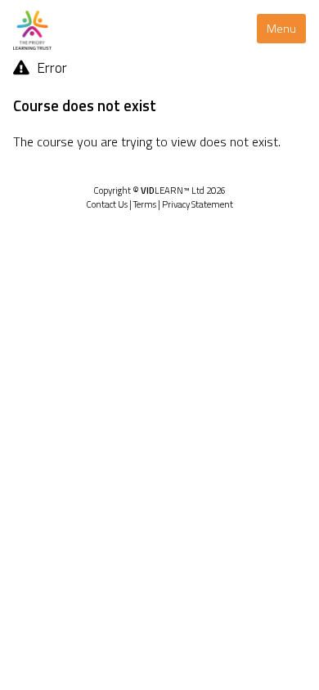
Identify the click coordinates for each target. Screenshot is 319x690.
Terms (144, 204)
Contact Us (107, 204)
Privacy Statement (197, 204)
